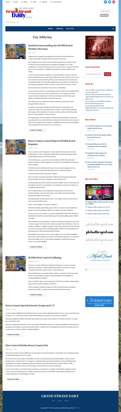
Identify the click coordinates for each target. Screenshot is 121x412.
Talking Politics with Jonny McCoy (98, 207)
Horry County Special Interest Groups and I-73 (29, 305)
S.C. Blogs (24, 2)
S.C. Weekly (43, 2)
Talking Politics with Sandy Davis (98, 214)
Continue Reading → (37, 130)
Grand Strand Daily (60, 396)
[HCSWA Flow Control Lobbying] (15, 263)
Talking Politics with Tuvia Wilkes (98, 210)
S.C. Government (55, 2)
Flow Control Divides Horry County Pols (26, 345)
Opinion (59, 29)
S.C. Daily (33, 2)
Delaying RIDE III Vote (97, 106)
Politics (70, 29)
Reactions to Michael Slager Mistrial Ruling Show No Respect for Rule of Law (99, 97)
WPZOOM (77, 408)
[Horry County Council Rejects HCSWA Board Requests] (15, 147)
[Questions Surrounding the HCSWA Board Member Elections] (15, 51)
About (8, 2)
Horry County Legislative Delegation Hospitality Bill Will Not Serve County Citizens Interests (99, 164)
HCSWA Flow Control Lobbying (44, 257)
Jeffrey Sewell (89, 94)
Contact (15, 2)
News (50, 29)
